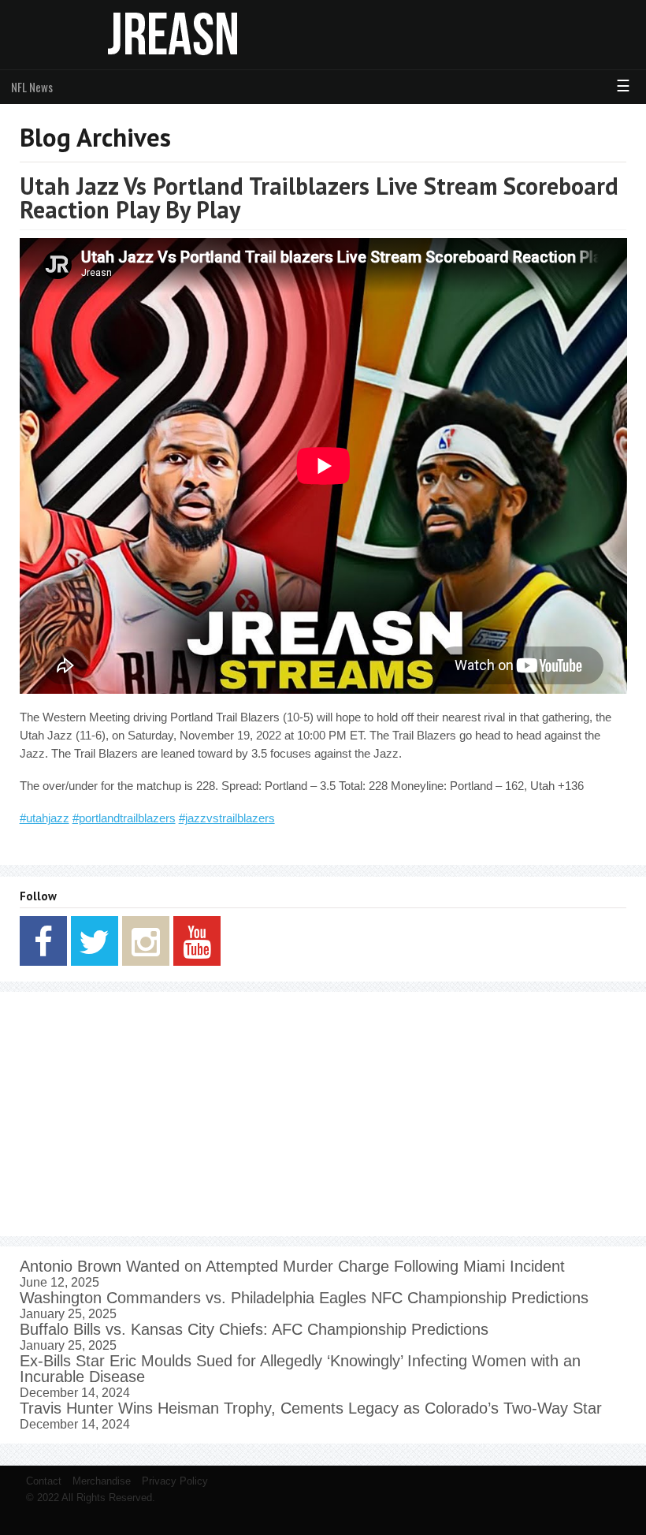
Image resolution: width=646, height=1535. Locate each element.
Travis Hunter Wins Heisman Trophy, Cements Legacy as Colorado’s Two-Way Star (311, 1408)
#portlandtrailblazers (124, 818)
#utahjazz (44, 818)
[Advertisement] (323, 1114)
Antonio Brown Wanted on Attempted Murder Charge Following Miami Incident (292, 1266)
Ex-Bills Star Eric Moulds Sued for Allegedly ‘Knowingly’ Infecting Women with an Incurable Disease (300, 1368)
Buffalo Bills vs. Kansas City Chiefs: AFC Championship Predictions (254, 1329)
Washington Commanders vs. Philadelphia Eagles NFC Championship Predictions (304, 1297)
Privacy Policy (175, 1481)
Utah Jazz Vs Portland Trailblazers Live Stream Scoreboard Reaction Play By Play (319, 197)
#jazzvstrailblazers (227, 818)
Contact (43, 1481)
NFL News (32, 86)
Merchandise (101, 1481)
